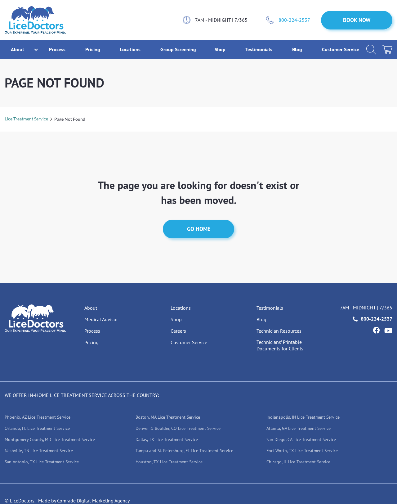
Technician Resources (278, 331)
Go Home (198, 228)
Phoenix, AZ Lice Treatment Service (37, 417)
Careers (178, 331)
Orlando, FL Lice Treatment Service (37, 428)
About (90, 308)
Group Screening (178, 49)
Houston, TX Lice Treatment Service (169, 462)
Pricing (93, 49)
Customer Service (340, 49)
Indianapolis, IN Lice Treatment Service (303, 417)
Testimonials (259, 49)
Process (58, 49)
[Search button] (371, 50)
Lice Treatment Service (26, 118)
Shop (221, 49)
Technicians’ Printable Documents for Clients (279, 345)
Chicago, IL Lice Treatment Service (298, 462)
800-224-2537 (294, 20)
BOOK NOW (357, 20)
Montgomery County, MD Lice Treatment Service (50, 439)
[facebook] (376, 330)
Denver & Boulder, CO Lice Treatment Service (178, 428)
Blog (297, 49)
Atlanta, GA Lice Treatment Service (298, 428)
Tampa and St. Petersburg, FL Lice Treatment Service (184, 450)
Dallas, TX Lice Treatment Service (167, 439)
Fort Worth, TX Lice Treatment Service (302, 450)
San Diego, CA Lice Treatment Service (301, 439)
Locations (131, 49)
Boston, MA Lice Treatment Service (168, 417)
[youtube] (388, 331)
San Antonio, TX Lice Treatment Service (42, 462)
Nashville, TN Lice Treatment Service (39, 450)
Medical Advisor (101, 319)
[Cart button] (387, 50)
